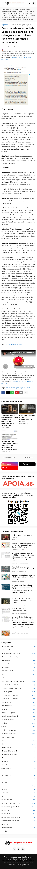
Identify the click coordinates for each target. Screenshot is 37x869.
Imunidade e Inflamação (18, 733)
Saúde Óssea (18, 814)
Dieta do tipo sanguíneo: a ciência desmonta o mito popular (23, 568)
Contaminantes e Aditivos (18, 685)
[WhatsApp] (12, 392)
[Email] (21, 392)
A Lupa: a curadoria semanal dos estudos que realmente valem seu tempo (23, 577)
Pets (18, 779)
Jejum (18, 740)
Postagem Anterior (9, 457)
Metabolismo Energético (18, 754)
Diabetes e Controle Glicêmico (18, 688)
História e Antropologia (18, 730)
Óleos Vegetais (18, 768)
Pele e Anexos (18, 775)
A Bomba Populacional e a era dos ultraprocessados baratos (27, 418)
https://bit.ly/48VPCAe (14, 344)
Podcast (18, 782)
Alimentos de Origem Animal (18, 653)
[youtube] (18, 849)
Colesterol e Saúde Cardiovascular (18, 681)
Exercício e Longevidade (18, 712)
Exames (18, 709)
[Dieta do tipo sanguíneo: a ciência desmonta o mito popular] (5, 569)
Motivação (18, 761)
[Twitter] (8, 392)
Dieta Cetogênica (18, 692)
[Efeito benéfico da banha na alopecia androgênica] (5, 611)
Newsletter (18, 765)
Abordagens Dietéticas (18, 646)
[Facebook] (3, 392)
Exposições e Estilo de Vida (18, 716)
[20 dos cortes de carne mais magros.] (5, 537)
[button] (2, 3)
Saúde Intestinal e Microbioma (18, 803)
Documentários (18, 702)
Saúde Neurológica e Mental (18, 807)
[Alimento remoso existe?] (5, 633)
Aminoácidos (18, 660)
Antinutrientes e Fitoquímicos (18, 664)
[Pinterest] (17, 392)
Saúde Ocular (18, 810)
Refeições (18, 793)
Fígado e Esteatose (18, 719)
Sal (18, 796)
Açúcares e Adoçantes (18, 650)
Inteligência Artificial (18, 737)
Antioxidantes (18, 667)
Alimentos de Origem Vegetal (21, 25)
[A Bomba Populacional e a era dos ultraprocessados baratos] (27, 409)
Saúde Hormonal (18, 800)
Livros (18, 744)
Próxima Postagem (28, 457)
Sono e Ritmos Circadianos (18, 821)
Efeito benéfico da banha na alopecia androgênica (22, 610)
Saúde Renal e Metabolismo (18, 817)
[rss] (23, 849)
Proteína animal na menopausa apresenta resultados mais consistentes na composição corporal (9, 445)
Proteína (18, 786)
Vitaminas (18, 831)
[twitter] (14, 849)
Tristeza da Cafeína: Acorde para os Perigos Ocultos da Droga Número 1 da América (23, 545)
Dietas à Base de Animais (18, 695)
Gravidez (18, 726)
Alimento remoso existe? (20, 631)
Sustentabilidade (18, 827)
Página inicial (5, 25)
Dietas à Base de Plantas (18, 698)
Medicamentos (18, 747)
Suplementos (18, 824)
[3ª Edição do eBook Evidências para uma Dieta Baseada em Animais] (5, 601)
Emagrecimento (18, 705)
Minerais (18, 758)
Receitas (18, 789)
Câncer (18, 674)
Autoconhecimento (18, 671)
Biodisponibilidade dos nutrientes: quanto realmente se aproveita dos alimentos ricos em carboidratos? (9, 420)
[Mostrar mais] (26, 392)
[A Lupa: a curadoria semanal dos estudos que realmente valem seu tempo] (5, 577)
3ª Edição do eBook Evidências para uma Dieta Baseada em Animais (22, 601)
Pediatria (28, 388)
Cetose (18, 678)
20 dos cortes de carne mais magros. (22, 536)
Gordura (18, 723)
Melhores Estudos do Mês (18, 751)
